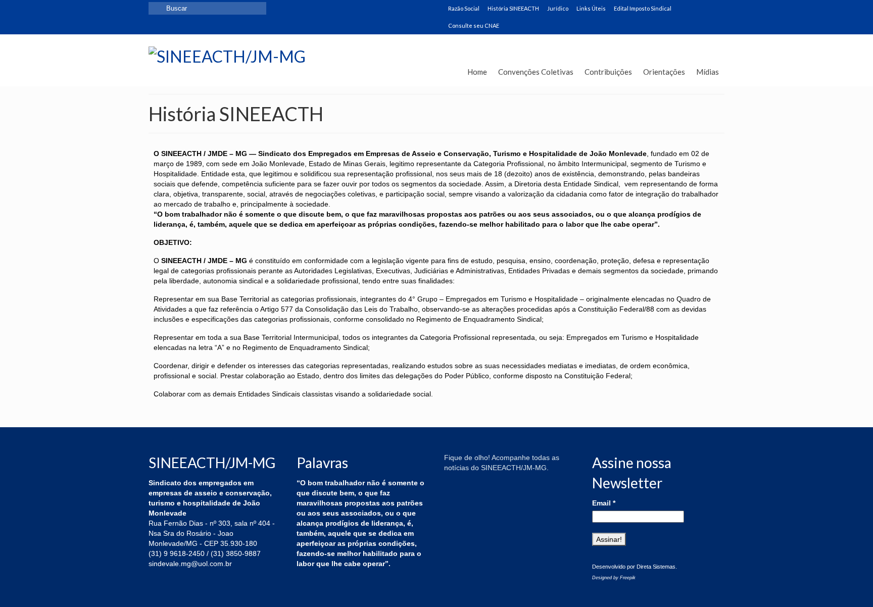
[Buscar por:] (207, 8)
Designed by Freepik (614, 577)
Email (603, 503)
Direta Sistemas (656, 567)
